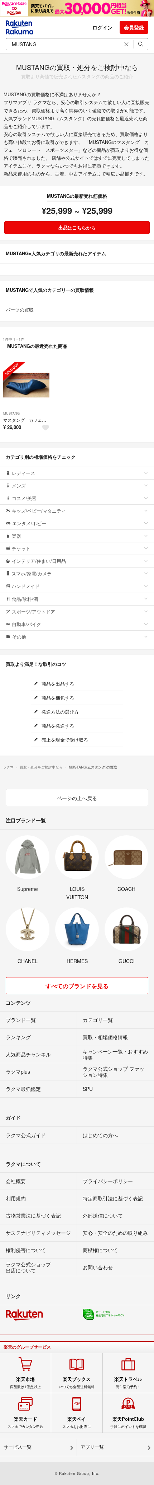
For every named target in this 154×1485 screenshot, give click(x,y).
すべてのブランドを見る (77, 986)
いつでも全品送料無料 (77, 1383)
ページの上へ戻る (77, 798)
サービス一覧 (18, 1447)
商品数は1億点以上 (25, 1383)
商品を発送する (57, 725)
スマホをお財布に (76, 1422)
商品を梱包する (57, 697)
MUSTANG (11, 413)
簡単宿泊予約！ (128, 1383)
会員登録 (134, 27)
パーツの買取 (20, 309)
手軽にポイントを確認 (128, 1422)
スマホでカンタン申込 (25, 1422)
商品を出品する (57, 683)
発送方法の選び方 (59, 711)
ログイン (102, 27)
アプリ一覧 (92, 1447)
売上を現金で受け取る (64, 739)
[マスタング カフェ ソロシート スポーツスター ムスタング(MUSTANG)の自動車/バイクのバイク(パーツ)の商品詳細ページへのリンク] (26, 385)
